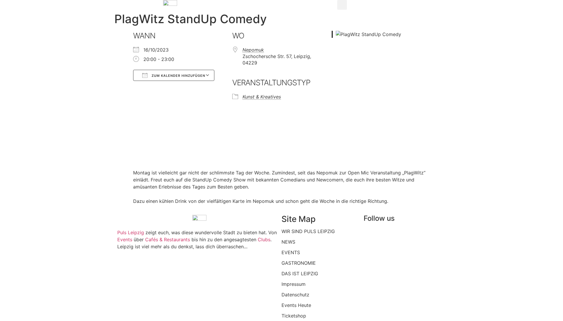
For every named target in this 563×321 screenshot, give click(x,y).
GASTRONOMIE (299, 263)
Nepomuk (253, 50)
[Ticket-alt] (420, 235)
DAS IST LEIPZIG (300, 273)
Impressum (294, 284)
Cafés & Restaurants (167, 239)
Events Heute (296, 305)
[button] (342, 5)
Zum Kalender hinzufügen (177, 76)
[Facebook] (371, 235)
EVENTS (291, 252)
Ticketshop (294, 316)
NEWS (288, 242)
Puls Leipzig (130, 232)
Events (125, 239)
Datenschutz (295, 295)
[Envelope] (436, 235)
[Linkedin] (403, 235)
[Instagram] (387, 235)
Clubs (264, 239)
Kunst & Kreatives (262, 97)
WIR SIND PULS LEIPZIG (308, 231)
